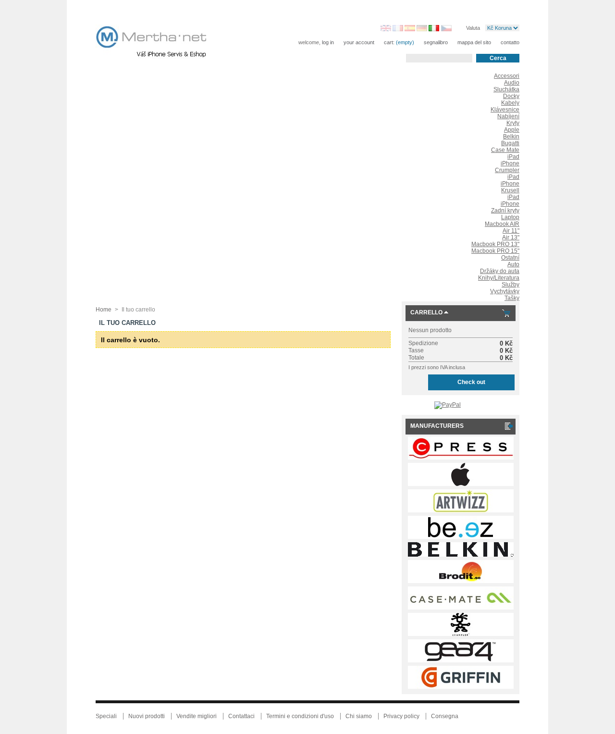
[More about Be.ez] (461, 537)
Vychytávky (504, 291)
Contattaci (241, 716)
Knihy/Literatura (498, 277)
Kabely (510, 103)
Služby (510, 284)
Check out (471, 382)
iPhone (510, 163)
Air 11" (511, 230)
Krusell (510, 190)
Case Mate (505, 150)
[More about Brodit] (461, 581)
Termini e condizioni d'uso (300, 716)
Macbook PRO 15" (495, 251)
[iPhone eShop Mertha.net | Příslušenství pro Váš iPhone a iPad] (159, 43)
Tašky (511, 298)
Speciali (106, 716)
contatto (510, 42)
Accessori (506, 76)
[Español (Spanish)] (410, 29)
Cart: (389, 42)
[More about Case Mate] (461, 607)
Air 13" (510, 237)
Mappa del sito (474, 42)
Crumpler (507, 170)
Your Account (359, 42)
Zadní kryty (505, 210)
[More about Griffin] (461, 687)
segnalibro (436, 42)
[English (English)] (386, 29)
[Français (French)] (398, 29)
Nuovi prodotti (146, 716)
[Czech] (446, 29)
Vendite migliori (196, 716)
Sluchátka (506, 89)
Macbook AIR (502, 224)
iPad (513, 156)
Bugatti (510, 143)
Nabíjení (508, 116)
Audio (511, 82)
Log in (328, 42)
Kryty (512, 123)
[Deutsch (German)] (422, 29)
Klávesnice (505, 109)
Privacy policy (401, 716)
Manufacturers (437, 426)
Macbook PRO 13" (495, 244)
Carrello (426, 312)
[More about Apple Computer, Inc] (461, 484)
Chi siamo (358, 716)
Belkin (511, 136)
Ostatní (510, 257)
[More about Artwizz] (461, 510)
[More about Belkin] (461, 554)
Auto (513, 264)
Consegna (444, 716)
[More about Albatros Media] (461, 457)
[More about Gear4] (461, 660)
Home (103, 309)
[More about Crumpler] (461, 634)
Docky (511, 96)
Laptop (510, 217)
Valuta (473, 27)
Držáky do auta (499, 271)
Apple (511, 129)
